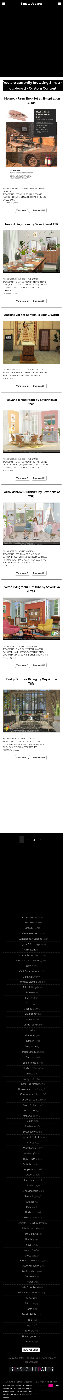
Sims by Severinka (36, 560)
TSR (39, 288)
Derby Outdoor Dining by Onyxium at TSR (32, 681)
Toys (28, 1325)
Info (57, 1385)
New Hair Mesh (29, 1084)
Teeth (29, 1309)
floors (6, 197)
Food (29, 1003)
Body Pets (30, 1212)
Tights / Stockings (30, 944)
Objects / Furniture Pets (27, 370)
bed (17, 554)
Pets (42, 370)
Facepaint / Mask (30, 1137)
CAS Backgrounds (29, 971)
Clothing (27, 976)
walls (6, 200)
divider (16, 744)
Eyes (27, 998)
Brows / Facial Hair (27, 955)
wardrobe (30, 563)
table (16, 288)
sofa (23, 655)
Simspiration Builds (36, 197)
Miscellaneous (29, 933)
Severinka (28, 285)
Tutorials (29, 1330)
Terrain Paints (29, 1314)
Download (38, 210)
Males (30, 1281)
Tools (29, 1319)
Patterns (29, 1201)
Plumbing (30, 1196)
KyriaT (36, 373)
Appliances (30, 1169)
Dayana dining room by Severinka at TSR (32, 402)
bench (29, 194)
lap (21, 465)
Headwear (29, 922)
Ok (51, 1385)
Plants (28, 1239)
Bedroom (30, 1019)
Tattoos (29, 1303)
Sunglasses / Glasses (30, 938)
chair (18, 282)
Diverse (29, 992)
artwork (20, 194)
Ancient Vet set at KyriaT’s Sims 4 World (31, 315)
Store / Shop (30, 1105)
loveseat (42, 557)
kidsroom (32, 557)
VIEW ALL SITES (31, 1350)
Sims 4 (23, 197)
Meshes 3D (29, 1153)
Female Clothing (29, 981)
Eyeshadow (29, 1131)
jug (17, 465)
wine (12, 200)
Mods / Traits (28, 1159)
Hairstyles (27, 1079)
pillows (7, 560)
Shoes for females (29, 1260)
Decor (41, 188)
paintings (21, 376)
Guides (29, 1073)
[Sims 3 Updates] (31, 1369)
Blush (30, 1120)
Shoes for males (30, 1266)
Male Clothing (29, 987)
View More (21, 210)
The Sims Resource (28, 288)
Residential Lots (29, 1099)
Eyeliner (29, 1126)
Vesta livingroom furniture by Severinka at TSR (32, 589)
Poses (28, 1244)
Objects (7, 191)
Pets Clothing (31, 1234)
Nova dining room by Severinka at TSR (31, 224)
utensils (7, 291)
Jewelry (29, 928)
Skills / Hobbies (29, 1287)
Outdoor (30, 739)
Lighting (30, 1185)
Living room (31, 646)
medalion (15, 197)
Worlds (29, 1341)
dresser (13, 285)
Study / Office (30, 1068)
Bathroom (30, 1013)
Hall (31, 1030)
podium (29, 376)
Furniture (33, 279)
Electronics (30, 1180)
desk (15, 557)
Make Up (28, 1116)
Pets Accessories (31, 1228)
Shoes (27, 1255)
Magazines (30, 1110)
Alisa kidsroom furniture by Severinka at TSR (32, 494)
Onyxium (31, 744)
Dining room (21, 279)
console (39, 649)
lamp (15, 652)
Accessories (27, 917)
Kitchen (30, 1041)
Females (29, 1276)
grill (23, 744)
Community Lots (29, 1094)
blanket (24, 554)
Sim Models (27, 1271)
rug (44, 744)
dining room (9, 465)
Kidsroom (30, 551)
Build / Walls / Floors (26, 188)
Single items (29, 1062)
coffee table (28, 649)
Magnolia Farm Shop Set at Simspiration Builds (32, 101)
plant (39, 744)
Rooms (28, 1250)
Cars (28, 966)
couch (38, 554)
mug (20, 285)
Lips (29, 1142)
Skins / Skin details (28, 1292)
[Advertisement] (31, 42)
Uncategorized (30, 1336)
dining (36, 282)
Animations (30, 949)
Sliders (30, 1298)
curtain (36, 462)
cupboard (37, 194)
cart (24, 741)
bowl (18, 741)
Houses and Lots (27, 1089)
